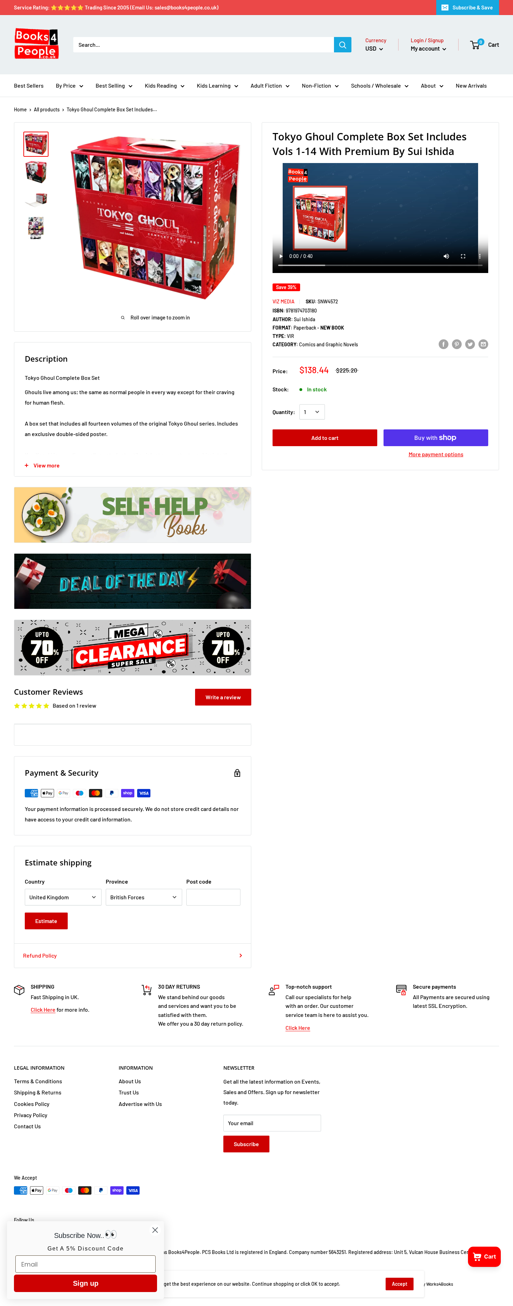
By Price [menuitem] (66, 85)
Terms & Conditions (38, 1081)
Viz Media (284, 301)
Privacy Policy (30, 1115)
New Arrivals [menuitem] (471, 85)
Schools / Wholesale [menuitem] (376, 85)
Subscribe (246, 1144)
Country (35, 881)
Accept (399, 1284)
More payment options (436, 454)
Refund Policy (40, 955)
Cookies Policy (32, 1103)
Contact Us (27, 1126)
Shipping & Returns (37, 1092)
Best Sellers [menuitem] (29, 85)
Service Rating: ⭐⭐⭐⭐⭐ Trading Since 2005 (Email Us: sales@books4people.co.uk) (116, 7)
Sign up (85, 1283)
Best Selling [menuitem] (110, 85)
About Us (130, 1081)
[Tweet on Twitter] (470, 343)
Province (117, 881)
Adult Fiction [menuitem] (266, 85)
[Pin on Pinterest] (457, 343)
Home (20, 109)
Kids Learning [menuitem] (214, 85)
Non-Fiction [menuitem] (316, 85)
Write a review (223, 697)
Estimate (46, 920)
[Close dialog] (155, 1230)
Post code (198, 881)
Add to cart (325, 437)
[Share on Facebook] (443, 343)
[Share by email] (483, 343)
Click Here (43, 1009)
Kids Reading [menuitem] (161, 85)
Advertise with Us (140, 1103)
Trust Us (129, 1092)
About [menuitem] (428, 85)
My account (426, 48)
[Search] (342, 44)
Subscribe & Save (473, 7)
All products (47, 109)
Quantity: (284, 411)
